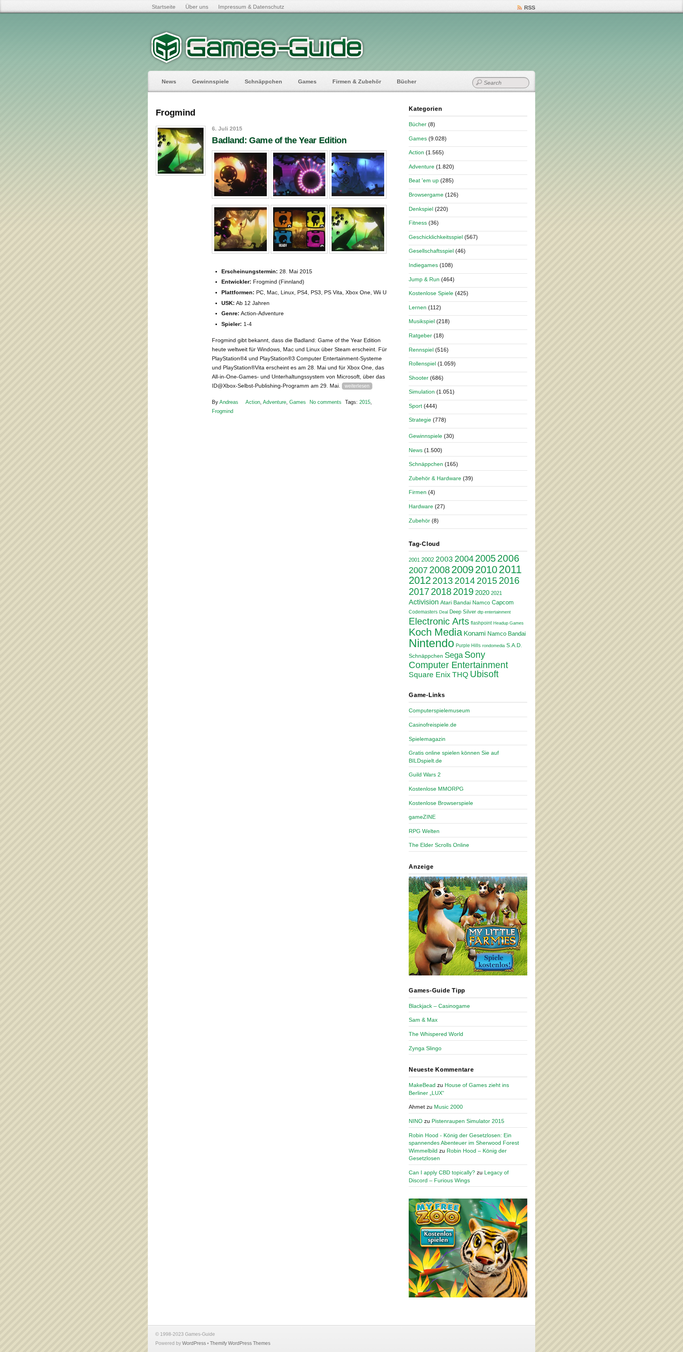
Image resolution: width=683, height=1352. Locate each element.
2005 (485, 558)
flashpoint (481, 623)
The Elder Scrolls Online (439, 845)
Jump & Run (424, 279)
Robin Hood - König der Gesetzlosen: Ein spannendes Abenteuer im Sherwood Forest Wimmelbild (464, 1143)
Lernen (417, 307)
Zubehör (419, 520)
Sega (454, 655)
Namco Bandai (506, 634)
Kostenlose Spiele (431, 293)
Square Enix (430, 674)
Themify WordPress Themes (240, 1343)
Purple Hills (468, 645)
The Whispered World (436, 1034)
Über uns (196, 7)
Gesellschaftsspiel (431, 251)
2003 (444, 559)
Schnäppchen (263, 81)
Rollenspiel (422, 363)
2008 (439, 569)
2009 (462, 569)
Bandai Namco (471, 602)
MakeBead (422, 1085)
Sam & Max (423, 1020)
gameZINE (422, 817)
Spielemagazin (427, 739)
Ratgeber (420, 335)
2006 (508, 558)
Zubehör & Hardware (435, 478)
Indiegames (423, 265)
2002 (427, 560)
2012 (420, 580)
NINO (416, 1121)
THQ (460, 674)
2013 (442, 581)
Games (307, 81)
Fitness (418, 223)
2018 (441, 591)
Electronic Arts (439, 621)
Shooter (418, 378)
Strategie (420, 420)
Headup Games (508, 623)
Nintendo (431, 642)
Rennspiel (421, 350)
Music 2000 (448, 1107)
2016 (509, 580)
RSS (529, 7)
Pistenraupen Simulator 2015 (468, 1121)
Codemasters (423, 612)
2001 (414, 560)
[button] (240, 174)
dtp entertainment (494, 612)
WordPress (194, 1343)
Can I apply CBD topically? (442, 1172)
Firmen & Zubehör (356, 81)
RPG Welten (424, 831)
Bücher (406, 81)
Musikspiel (422, 321)
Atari (446, 602)
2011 (510, 569)
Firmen (417, 492)
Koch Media (435, 632)
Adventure (274, 402)
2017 (419, 591)
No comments (325, 402)
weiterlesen (357, 386)
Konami (475, 633)
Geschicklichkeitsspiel (436, 237)
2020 (482, 592)
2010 (486, 570)
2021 (496, 593)
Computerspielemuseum (439, 710)
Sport (415, 406)
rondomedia (493, 645)
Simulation (422, 391)
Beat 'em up (424, 180)
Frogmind (222, 411)
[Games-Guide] (257, 61)
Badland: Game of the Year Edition (279, 140)
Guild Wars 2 (425, 774)
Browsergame (426, 194)
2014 (465, 581)
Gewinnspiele (210, 81)
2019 (463, 591)
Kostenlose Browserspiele (441, 803)
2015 (364, 402)
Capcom (503, 602)
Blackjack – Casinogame (439, 1006)
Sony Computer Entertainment (458, 659)
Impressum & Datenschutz (251, 7)
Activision (424, 602)
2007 (418, 570)
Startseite (163, 7)
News (169, 81)
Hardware (421, 506)
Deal (443, 612)
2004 (464, 559)
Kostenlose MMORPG (436, 789)
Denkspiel (421, 209)
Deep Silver (462, 612)
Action (252, 402)
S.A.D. (514, 645)
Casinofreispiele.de (433, 724)
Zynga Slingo (425, 1048)
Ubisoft (484, 674)
